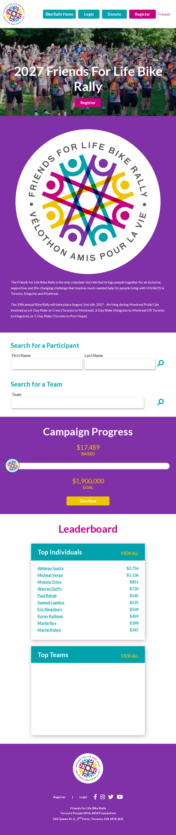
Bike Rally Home (59, 14)
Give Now (88, 501)
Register (142, 14)
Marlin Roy (47, 623)
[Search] (161, 363)
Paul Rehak (47, 595)
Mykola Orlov (50, 582)
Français (164, 14)
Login (89, 14)
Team (16, 394)
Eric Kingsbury (50, 609)
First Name (21, 355)
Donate (114, 14)
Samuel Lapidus (51, 602)
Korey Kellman (50, 616)
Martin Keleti (49, 630)
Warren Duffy (50, 588)
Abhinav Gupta (51, 568)
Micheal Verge (50, 575)
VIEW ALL (129, 553)
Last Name (94, 355)
